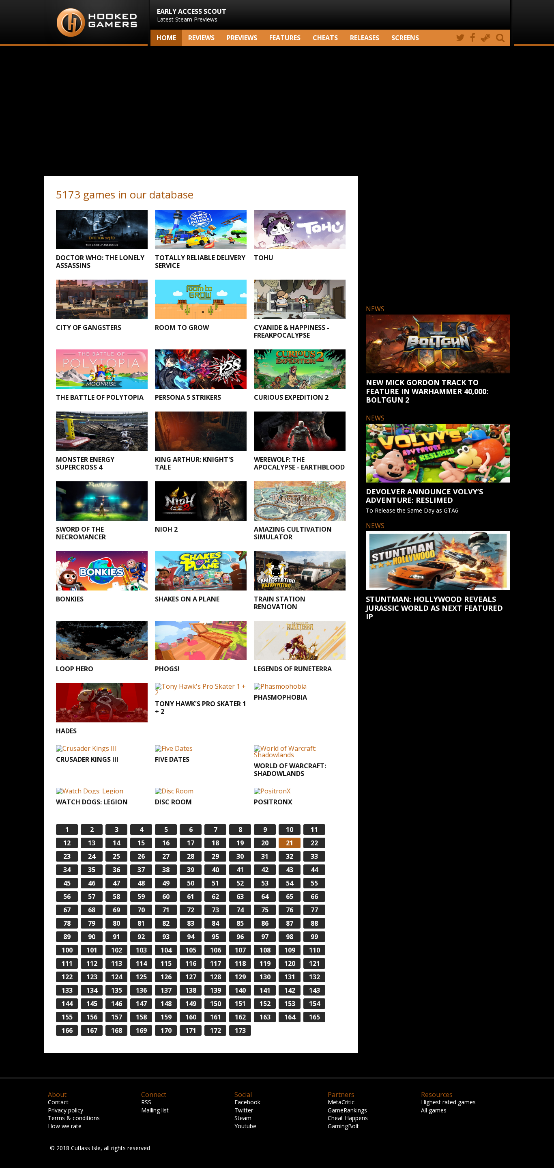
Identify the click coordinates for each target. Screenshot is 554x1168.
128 (215, 976)
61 (190, 896)
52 (240, 883)
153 (289, 1003)
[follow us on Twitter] (460, 38)
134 (91, 990)
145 (91, 1003)
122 (67, 976)
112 (91, 963)
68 (91, 909)
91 (116, 936)
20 (264, 842)
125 (141, 976)
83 (190, 923)
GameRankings (347, 1110)
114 (141, 963)
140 (240, 990)
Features (285, 37)
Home (166, 37)
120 (289, 963)
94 (190, 936)
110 (314, 950)
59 (141, 896)
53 (264, 883)
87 (289, 923)
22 (314, 842)
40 (215, 869)
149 (190, 1003)
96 (240, 936)
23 (67, 856)
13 (91, 842)
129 (240, 976)
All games (434, 1110)
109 (289, 950)
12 (67, 842)
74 (240, 909)
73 (215, 909)
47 (116, 883)
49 (166, 883)
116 (190, 963)
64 (264, 896)
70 (141, 909)
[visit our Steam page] (485, 38)
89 (67, 936)
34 (67, 869)
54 (289, 883)
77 (314, 909)
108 (265, 950)
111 (67, 963)
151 (240, 1003)
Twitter (243, 1110)
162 (240, 1017)
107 (240, 950)
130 (265, 976)
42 (264, 869)
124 (116, 976)
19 (240, 842)
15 (141, 842)
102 (116, 950)
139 (215, 990)
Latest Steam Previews (191, 15)
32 (289, 856)
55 (314, 883)
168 (116, 1030)
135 (116, 990)
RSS (146, 1102)
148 (166, 1003)
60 (166, 896)
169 (141, 1030)
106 (215, 950)
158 (141, 1017)
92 (141, 936)
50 (190, 883)
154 (314, 1003)
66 (314, 896)
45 (67, 883)
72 (190, 909)
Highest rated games (448, 1102)
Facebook (247, 1102)
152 (265, 1003)
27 (166, 856)
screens (405, 37)
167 (91, 1030)
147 (141, 1003)
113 (116, 963)
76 (289, 909)
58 (116, 896)
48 (141, 883)
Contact (58, 1102)
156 (91, 1017)
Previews (242, 37)
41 (240, 869)
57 (91, 896)
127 (190, 976)
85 (240, 923)
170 (166, 1030)
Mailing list (155, 1110)
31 (264, 856)
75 (264, 909)
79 (91, 923)
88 (314, 923)
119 (265, 963)
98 (289, 936)
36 (116, 869)
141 (265, 990)
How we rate (65, 1126)
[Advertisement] (277, 111)
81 (141, 923)
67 (67, 909)
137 (166, 990)
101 (91, 950)
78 (67, 923)
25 (116, 856)
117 (215, 963)
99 (314, 936)
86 (264, 923)
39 (190, 869)
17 (190, 842)
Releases (364, 37)
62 (215, 896)
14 (116, 842)
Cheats (325, 37)
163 (265, 1017)
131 (289, 976)
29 (215, 856)
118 (240, 963)
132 (314, 976)
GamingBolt (343, 1126)
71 (166, 909)
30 (240, 856)
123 (91, 976)
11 (314, 829)
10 (289, 829)
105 (190, 950)
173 (240, 1030)
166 (67, 1030)
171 (190, 1030)
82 (166, 923)
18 (215, 842)
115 (166, 963)
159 (166, 1017)
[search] (501, 38)
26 (141, 856)
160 (190, 1017)
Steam (242, 1118)
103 (141, 950)
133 (67, 990)
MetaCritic (341, 1102)
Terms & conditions (74, 1118)
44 (314, 869)
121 (314, 963)
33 (314, 856)
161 (215, 1017)
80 (116, 923)
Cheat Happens (348, 1118)
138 (190, 990)
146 (116, 1003)
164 (289, 1017)
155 (67, 1017)
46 (91, 883)
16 (166, 842)
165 (314, 1017)
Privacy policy (65, 1110)
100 (67, 950)
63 (240, 896)
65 (289, 896)
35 (91, 869)
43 (289, 869)
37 (141, 869)
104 (166, 950)
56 (67, 896)
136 (141, 990)
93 (166, 936)
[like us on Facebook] (472, 38)
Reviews (201, 37)
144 (67, 1003)
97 (264, 936)
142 (289, 990)
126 (166, 976)
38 (166, 869)
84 (215, 923)
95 (215, 936)
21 (289, 842)
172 (215, 1030)
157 (116, 1017)
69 (116, 909)
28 (190, 856)
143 (314, 990)
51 (215, 883)
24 (91, 856)
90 (91, 936)
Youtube (245, 1126)
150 (215, 1003)
